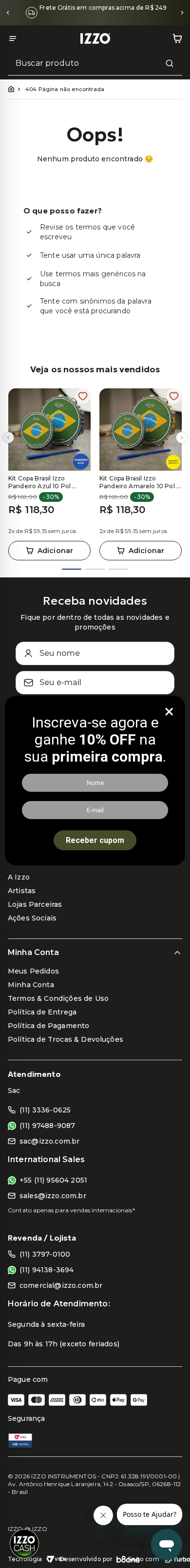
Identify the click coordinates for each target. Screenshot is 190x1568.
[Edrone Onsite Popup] (95, 784)
